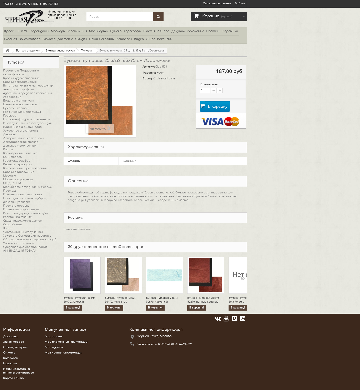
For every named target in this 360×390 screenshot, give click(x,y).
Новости (10, 363)
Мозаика (9, 175)
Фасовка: (149, 72)
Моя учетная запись (65, 329)
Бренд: (147, 78)
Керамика (230, 31)
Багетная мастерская (20, 104)
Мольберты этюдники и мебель (27, 187)
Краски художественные (21, 78)
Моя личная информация (63, 352)
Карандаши (39, 31)
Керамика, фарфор (16, 160)
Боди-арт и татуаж (18, 100)
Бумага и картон (16, 108)
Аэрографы (132, 31)
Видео (139, 39)
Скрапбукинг (12, 224)
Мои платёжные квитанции (66, 341)
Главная (10, 39)
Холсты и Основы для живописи (27, 235)
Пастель (213, 31)
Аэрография (12, 96)
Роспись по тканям (17, 217)
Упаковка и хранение (18, 243)
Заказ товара (29, 39)
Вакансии (164, 39)
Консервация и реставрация (25, 168)
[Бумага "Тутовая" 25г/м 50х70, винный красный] (205, 275)
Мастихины (77, 31)
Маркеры (58, 31)
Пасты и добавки (16, 205)
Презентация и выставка (22, 194)
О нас (150, 39)
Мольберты (98, 31)
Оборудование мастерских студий (29, 239)
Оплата (48, 39)
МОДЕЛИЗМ (12, 183)
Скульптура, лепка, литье (22, 220)
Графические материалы (22, 111)
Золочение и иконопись (20, 130)
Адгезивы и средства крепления (27, 93)
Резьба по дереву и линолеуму (25, 213)
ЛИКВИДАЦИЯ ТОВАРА (19, 250)
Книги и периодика (17, 164)
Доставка (65, 39)
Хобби (7, 228)
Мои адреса (54, 347)
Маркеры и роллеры (18, 179)
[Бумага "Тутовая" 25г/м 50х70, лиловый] (82, 275)
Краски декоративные (20, 81)
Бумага (115, 31)
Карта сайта (13, 378)
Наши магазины (101, 39)
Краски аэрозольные (18, 172)
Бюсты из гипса (156, 31)
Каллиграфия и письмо (20, 153)
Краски (10, 31)
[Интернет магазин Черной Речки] (41, 17)
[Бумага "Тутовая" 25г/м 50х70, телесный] (123, 275)
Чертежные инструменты (23, 232)
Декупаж (178, 31)
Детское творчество (19, 145)
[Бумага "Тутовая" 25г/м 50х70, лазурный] (164, 275)
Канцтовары (12, 156)
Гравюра (9, 115)
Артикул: (148, 66)
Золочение (195, 31)
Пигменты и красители (21, 209)
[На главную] (7, 50)
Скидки (81, 39)
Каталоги (124, 39)
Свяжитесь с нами (217, 3)
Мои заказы (53, 336)
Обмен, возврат (15, 347)
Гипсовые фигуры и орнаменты (26, 119)
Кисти (23, 31)
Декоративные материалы (23, 138)
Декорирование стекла (20, 141)
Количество (209, 84)
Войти (240, 3)
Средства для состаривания (25, 247)
